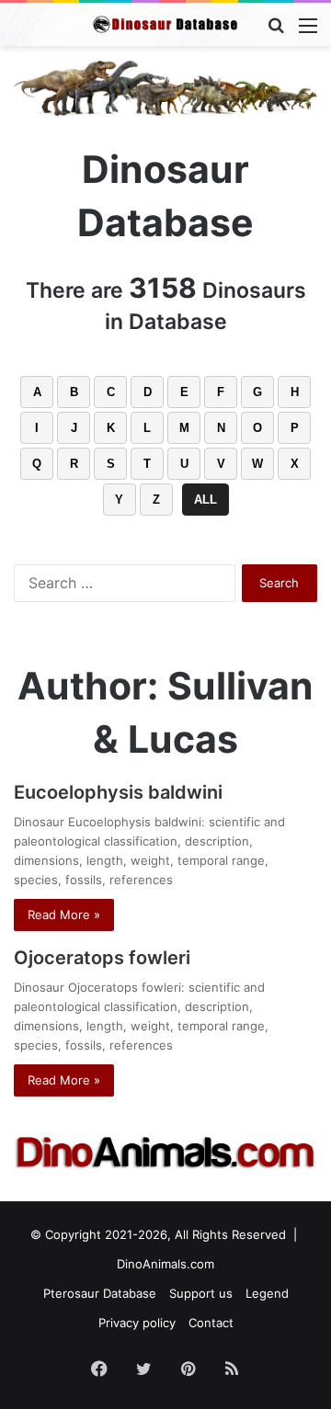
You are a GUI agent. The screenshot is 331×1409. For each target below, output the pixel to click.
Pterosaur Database (99, 1293)
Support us (201, 1293)
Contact (211, 1322)
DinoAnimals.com (165, 1263)
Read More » (64, 914)
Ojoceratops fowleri (102, 958)
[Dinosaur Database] (165, 24)
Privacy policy (137, 1322)
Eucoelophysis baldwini (118, 792)
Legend (267, 1293)
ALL (205, 499)
